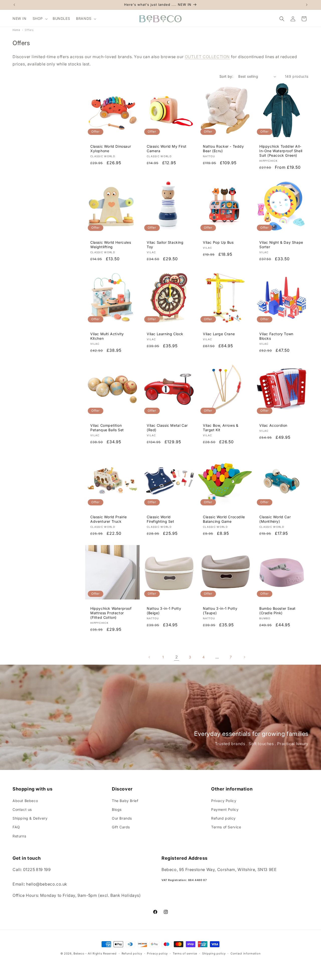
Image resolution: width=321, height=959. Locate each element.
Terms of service (185, 953)
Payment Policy (224, 809)
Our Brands (122, 818)
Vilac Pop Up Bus (218, 242)
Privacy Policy (223, 800)
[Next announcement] (306, 5)
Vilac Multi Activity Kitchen (107, 336)
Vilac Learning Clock (165, 334)
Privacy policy (157, 953)
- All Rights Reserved (101, 953)
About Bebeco (25, 800)
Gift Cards (121, 827)
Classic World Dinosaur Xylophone (110, 148)
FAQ (16, 827)
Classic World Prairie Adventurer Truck (108, 518)
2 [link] (176, 656)
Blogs (117, 809)
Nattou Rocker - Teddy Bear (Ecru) (223, 148)
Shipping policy (214, 953)
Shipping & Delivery (30, 818)
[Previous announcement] (14, 5)
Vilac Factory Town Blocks (276, 336)
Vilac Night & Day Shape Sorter (281, 244)
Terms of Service (226, 827)
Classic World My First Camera (166, 148)
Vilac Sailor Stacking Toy (165, 244)
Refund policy (223, 818)
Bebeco (78, 953)
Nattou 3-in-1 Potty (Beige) (164, 610)
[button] (40, 18)
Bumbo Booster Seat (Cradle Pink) (277, 610)
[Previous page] (149, 657)
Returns (19, 836)
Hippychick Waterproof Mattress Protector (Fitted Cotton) (111, 612)
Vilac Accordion (273, 425)
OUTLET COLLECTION (207, 56)
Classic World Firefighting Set (160, 518)
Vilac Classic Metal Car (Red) (167, 427)
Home (16, 29)
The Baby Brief (125, 800)
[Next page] (244, 657)
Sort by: (226, 76)
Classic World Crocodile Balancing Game (224, 518)
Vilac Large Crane (219, 334)
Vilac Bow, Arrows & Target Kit (220, 427)
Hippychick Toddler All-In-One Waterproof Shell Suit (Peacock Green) (280, 150)
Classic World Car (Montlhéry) (275, 518)
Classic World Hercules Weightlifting (110, 244)
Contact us (22, 809)
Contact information (245, 953)
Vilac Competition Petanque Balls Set (107, 427)
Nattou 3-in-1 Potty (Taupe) (220, 610)
